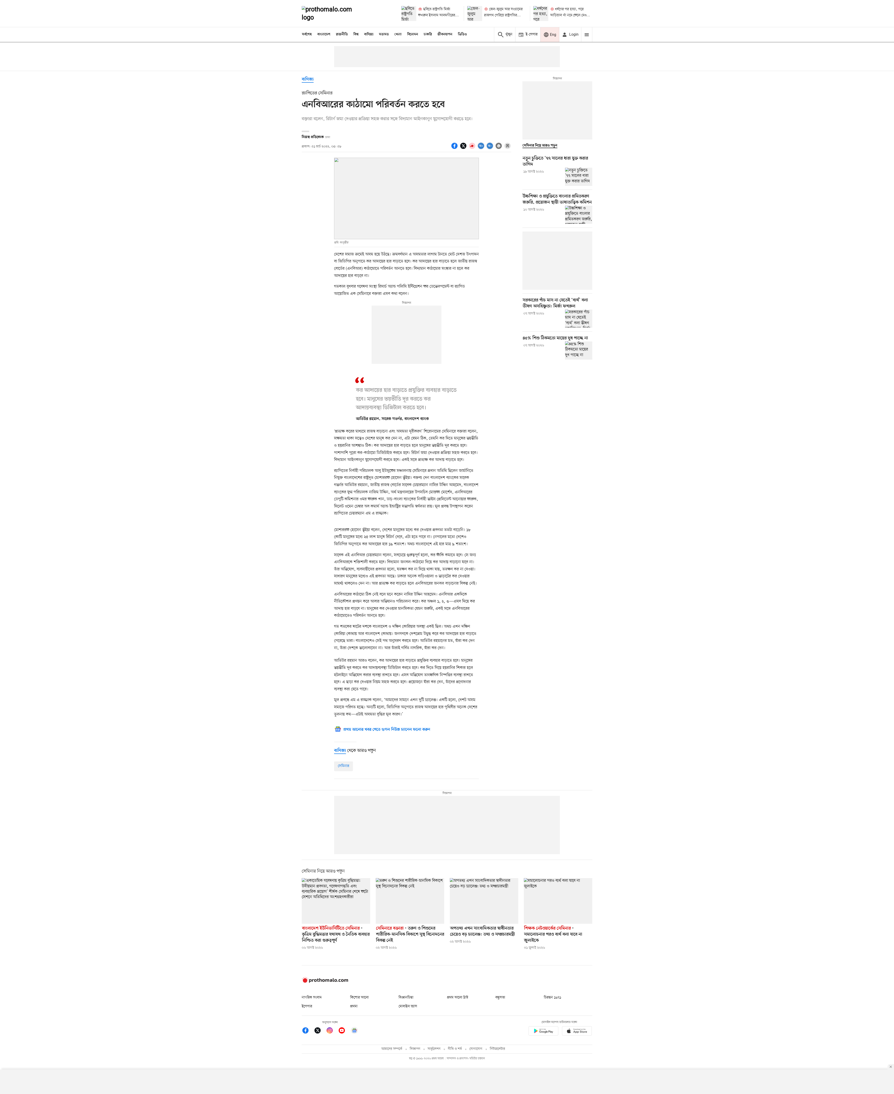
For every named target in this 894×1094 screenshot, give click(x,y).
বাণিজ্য (368, 34)
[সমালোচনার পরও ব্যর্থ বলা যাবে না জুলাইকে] (558, 901)
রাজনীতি (342, 34)
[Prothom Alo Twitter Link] (320, 1031)
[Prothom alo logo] (325, 982)
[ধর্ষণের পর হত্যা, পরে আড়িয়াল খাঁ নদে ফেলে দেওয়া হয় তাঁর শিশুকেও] (540, 13)
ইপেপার (307, 1006)
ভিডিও (462, 34)
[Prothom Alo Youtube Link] (344, 1031)
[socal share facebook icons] (455, 148)
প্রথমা (354, 1006)
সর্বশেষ (307, 34)
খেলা (398, 34)
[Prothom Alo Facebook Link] (308, 1031)
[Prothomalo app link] (543, 1032)
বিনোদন (412, 34)
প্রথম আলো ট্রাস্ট (457, 997)
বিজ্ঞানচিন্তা (406, 997)
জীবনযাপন (444, 34)
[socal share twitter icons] (464, 148)
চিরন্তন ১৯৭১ (552, 997)
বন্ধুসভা (500, 997)
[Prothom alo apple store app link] (577, 1032)
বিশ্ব (356, 34)
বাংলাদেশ (323, 34)
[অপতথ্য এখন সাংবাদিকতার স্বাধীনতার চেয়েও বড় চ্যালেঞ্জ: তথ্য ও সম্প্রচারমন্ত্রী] (484, 901)
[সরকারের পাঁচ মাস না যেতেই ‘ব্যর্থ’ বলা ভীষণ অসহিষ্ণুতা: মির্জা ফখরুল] (578, 319)
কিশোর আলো (359, 997)
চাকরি (428, 34)
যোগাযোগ (475, 1049)
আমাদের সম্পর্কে (391, 1049)
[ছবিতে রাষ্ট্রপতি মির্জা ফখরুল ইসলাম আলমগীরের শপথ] (408, 13)
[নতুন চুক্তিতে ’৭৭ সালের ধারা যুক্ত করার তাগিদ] (578, 177)
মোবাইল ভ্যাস (408, 1006)
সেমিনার (343, 766)
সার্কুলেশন (434, 1049)
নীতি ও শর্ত (455, 1049)
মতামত (384, 34)
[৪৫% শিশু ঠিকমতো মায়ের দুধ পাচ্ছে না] (578, 350)
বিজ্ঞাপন (415, 1049)
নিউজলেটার (497, 1049)
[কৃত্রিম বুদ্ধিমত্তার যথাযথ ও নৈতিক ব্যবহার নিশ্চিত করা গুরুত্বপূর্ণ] (336, 901)
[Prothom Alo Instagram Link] (332, 1031)
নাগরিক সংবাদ (312, 997)
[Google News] (354, 1031)
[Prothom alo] (333, 13)
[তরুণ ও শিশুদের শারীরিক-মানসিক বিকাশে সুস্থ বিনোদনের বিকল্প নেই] (410, 901)
